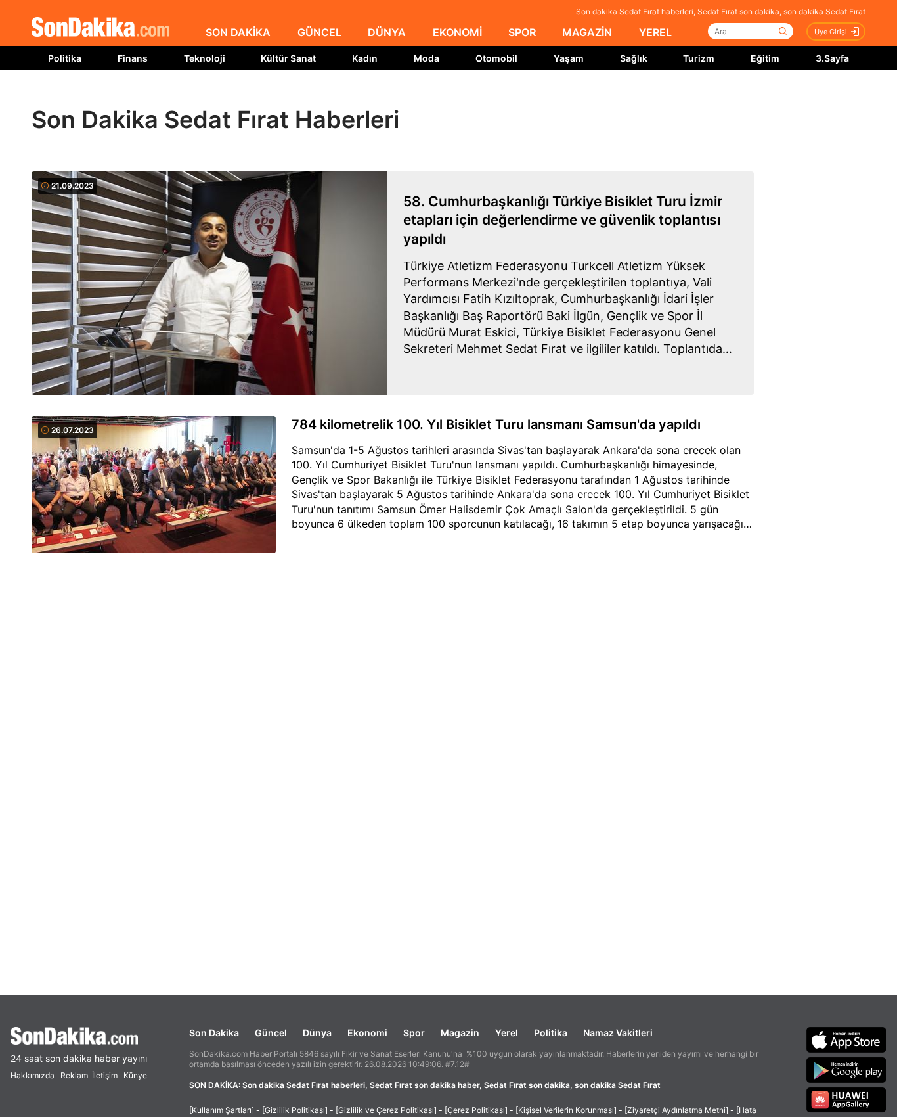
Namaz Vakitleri (618, 1032)
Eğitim (765, 58)
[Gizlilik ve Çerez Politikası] (386, 1110)
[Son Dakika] (100, 28)
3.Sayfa (832, 58)
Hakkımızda (33, 1075)
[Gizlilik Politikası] (295, 1110)
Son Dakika (214, 1032)
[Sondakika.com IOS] (846, 1039)
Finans (133, 58)
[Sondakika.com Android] (846, 1069)
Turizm (698, 58)
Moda (426, 58)
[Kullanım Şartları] (221, 1110)
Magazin (460, 1032)
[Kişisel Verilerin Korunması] (566, 1110)
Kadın (365, 58)
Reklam (74, 1075)
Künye (135, 1075)
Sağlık (633, 58)
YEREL (655, 32)
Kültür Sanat (288, 58)
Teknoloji (204, 58)
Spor (414, 1032)
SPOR (522, 32)
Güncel (271, 1032)
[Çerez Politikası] (476, 1110)
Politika (64, 58)
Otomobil (496, 58)
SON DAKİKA (238, 32)
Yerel (506, 1032)
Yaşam (569, 58)
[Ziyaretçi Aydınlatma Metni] (676, 1110)
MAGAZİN (587, 32)
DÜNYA (387, 32)
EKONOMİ (457, 32)
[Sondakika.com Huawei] (846, 1099)
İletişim (105, 1075)
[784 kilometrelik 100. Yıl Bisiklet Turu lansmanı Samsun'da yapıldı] (154, 485)
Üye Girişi (830, 31)
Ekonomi (367, 1032)
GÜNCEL (319, 32)
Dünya (317, 1032)
